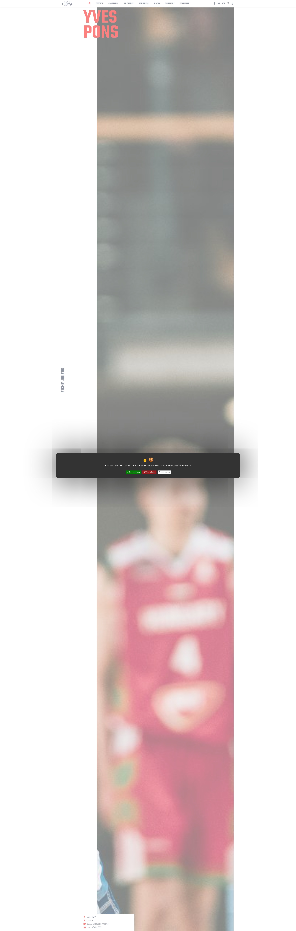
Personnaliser (164, 472)
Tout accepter (134, 472)
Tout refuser (150, 472)
